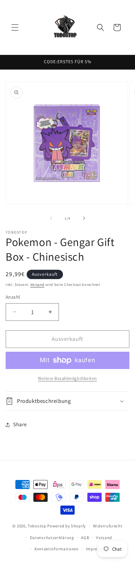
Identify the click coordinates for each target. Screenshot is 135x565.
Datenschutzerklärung (52, 537)
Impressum (97, 548)
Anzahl (13, 297)
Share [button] (20, 424)
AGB (85, 537)
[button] (15, 27)
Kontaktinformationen (56, 548)
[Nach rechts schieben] (84, 218)
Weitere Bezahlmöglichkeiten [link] (67, 378)
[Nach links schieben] (51, 218)
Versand (37, 284)
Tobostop (37, 526)
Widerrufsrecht (108, 526)
